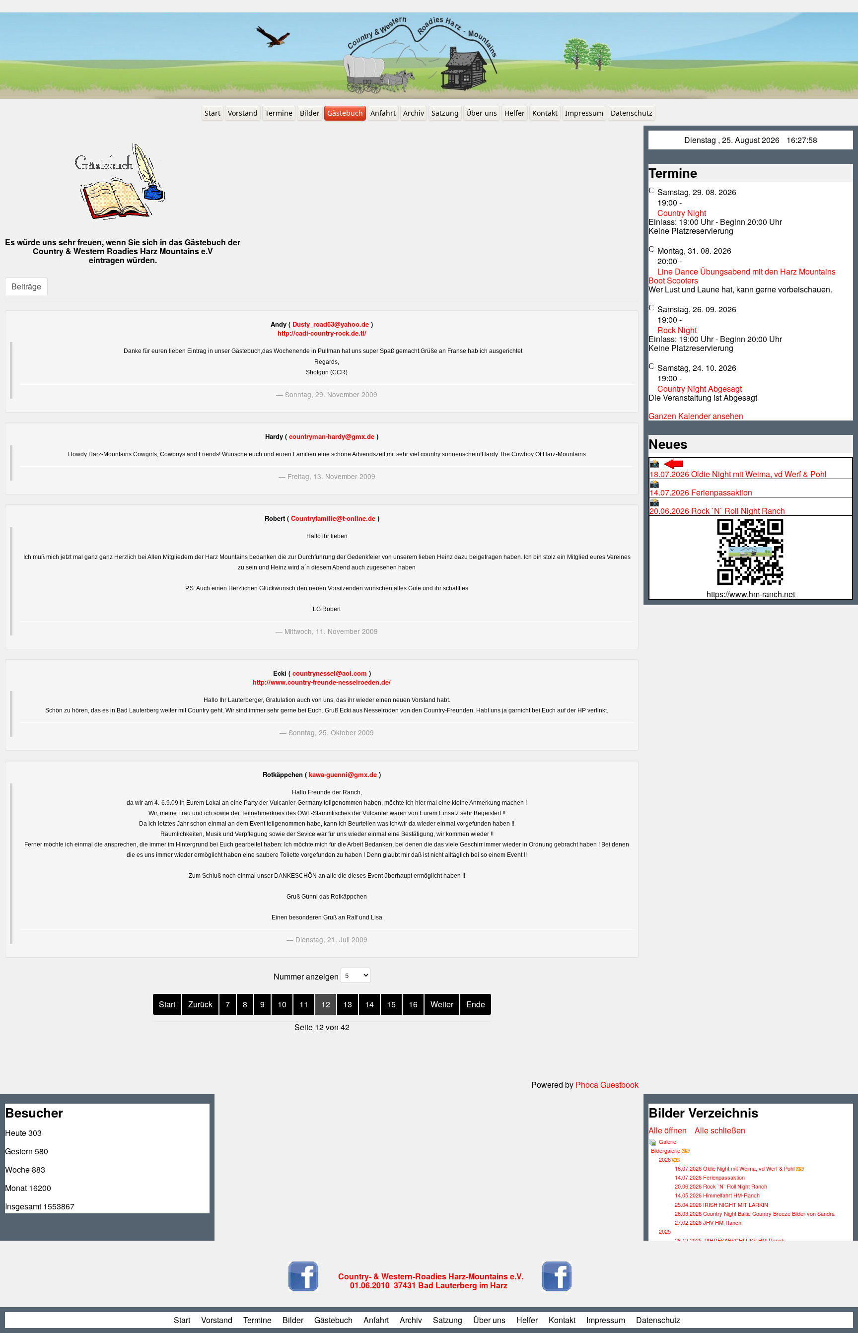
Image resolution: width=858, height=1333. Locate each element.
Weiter (441, 1004)
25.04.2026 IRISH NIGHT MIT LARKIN (721, 1204)
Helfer (514, 113)
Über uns (481, 113)
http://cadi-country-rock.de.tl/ (322, 333)
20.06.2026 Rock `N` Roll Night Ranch (717, 506)
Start (212, 113)
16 (413, 1004)
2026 (665, 1159)
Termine (278, 113)
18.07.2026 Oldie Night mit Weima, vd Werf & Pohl (738, 468)
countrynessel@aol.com (329, 673)
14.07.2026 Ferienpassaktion (700, 488)
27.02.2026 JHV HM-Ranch (708, 1222)
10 (282, 1004)
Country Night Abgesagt (699, 388)
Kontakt (545, 113)
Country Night (681, 212)
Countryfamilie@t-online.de (333, 518)
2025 (665, 1231)
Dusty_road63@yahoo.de (330, 324)
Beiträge (26, 286)
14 (369, 1004)
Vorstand (243, 113)
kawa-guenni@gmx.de (343, 774)
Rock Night (677, 330)
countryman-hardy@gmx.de (331, 436)
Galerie (667, 1141)
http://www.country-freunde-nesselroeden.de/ (322, 682)
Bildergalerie (665, 1150)
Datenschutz (631, 113)
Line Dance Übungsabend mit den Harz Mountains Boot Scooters (742, 276)
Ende (475, 1004)
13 (347, 1004)
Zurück (200, 1004)
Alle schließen (720, 1130)
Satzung (445, 113)
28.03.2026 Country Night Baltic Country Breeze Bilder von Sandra (755, 1213)
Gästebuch (345, 113)
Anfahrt (383, 113)
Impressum (584, 113)
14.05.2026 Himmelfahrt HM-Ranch (717, 1195)
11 (303, 1004)
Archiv (413, 113)
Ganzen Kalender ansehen (695, 415)
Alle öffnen (670, 1130)
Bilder (310, 113)
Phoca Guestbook (607, 1084)
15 (391, 1004)
